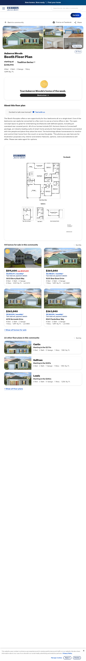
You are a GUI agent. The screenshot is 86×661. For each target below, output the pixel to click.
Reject (67, 658)
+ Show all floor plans (13, 389)
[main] (43, 340)
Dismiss (77, 658)
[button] (76, 15)
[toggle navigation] (3, 8)
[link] (23, 37)
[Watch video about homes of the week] (43, 83)
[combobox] (67, 8)
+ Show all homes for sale (15, 330)
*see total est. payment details (16, 275)
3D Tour (78, 52)
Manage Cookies (56, 658)
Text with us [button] (40, 112)
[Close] (83, 650)
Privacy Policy (67, 653)
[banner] (43, 2)
